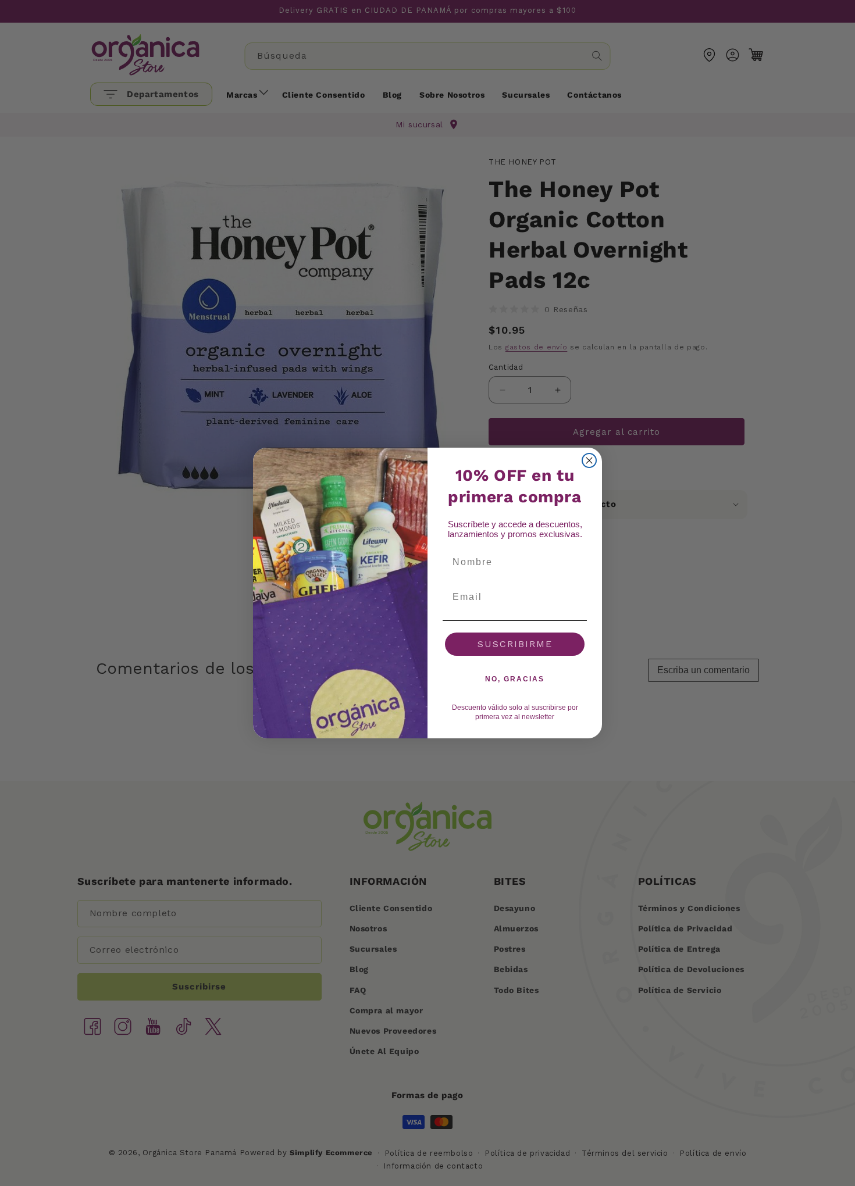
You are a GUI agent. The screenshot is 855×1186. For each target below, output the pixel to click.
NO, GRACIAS (514, 679)
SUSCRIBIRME (515, 643)
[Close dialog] (589, 460)
